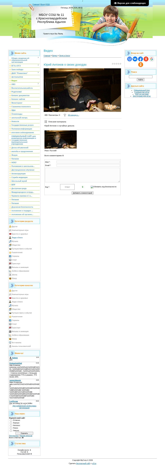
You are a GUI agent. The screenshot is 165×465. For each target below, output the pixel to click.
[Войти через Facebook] (140, 59)
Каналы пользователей (21, 346)
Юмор (14, 278)
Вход (43, 4)
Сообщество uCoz (141, 92)
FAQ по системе (142, 94)
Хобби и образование (20, 271)
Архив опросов (26, 436)
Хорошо (16, 423)
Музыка (15, 241)
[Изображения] (60, 139)
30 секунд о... (73, 115)
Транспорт (16, 263)
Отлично (16, 420)
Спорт (14, 260)
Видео (54, 56)
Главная (36, 4)
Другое (14, 226)
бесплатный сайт (83, 463)
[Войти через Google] (151, 59)
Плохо (15, 428)
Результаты (14, 436)
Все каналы (16, 342)
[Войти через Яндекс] (146, 59)
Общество (16, 245)
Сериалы (15, 256)
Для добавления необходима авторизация (24, 407)
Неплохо (16, 425)
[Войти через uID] (129, 59)
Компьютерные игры (20, 230)
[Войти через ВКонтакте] (135, 59)
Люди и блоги (17, 238)
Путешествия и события (22, 249)
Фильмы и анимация (20, 267)
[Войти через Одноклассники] (140, 64)
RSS (48, 4)
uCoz (94, 463)
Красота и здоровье (20, 234)
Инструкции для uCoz (142, 96)
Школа (14, 275)
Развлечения (17, 252)
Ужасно (16, 430)
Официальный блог (142, 90)
